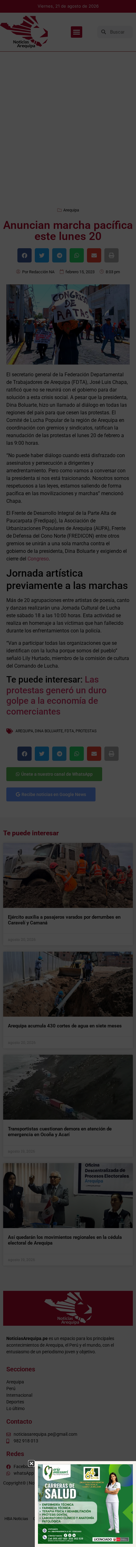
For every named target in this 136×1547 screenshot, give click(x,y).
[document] (68, 773)
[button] (31, 1463)
